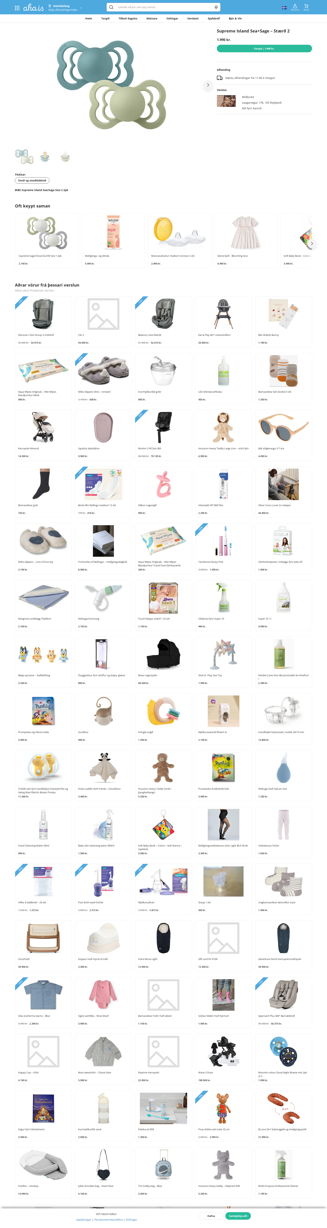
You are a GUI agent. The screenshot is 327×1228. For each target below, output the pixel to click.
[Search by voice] (216, 7)
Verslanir (193, 18)
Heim (88, 18)
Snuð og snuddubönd (32, 180)
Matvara (151, 18)
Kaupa (264, 48)
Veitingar (172, 18)
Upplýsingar (83, 1219)
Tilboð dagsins (128, 18)
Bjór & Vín (235, 18)
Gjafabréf (214, 18)
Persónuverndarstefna (108, 1219)
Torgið (105, 18)
